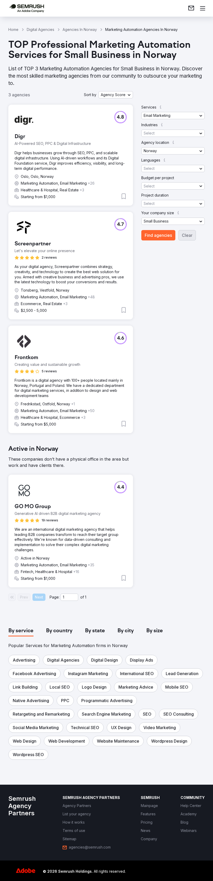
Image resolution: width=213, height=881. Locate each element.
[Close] (196, 380)
